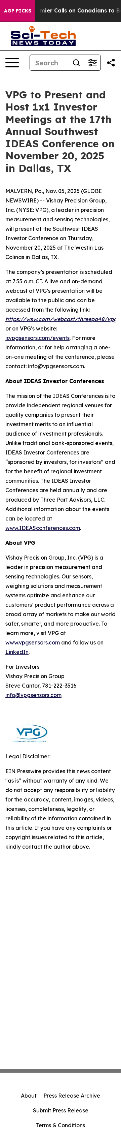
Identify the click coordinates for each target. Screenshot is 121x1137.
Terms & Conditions (60, 1125)
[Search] (76, 62)
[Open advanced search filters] (92, 62)
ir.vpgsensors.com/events (37, 338)
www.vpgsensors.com (32, 642)
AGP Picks (17, 11)
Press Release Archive (71, 1095)
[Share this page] (111, 62)
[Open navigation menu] (12, 62)
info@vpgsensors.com (33, 695)
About (29, 1095)
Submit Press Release (60, 1110)
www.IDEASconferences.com (42, 528)
